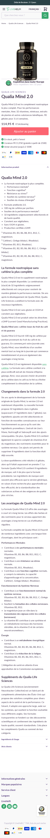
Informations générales (13, 778)
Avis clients (6, 746)
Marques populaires (11, 784)
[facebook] (3, 806)
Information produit (10, 167)
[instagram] (9, 806)
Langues (5, 795)
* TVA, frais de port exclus (35, 823)
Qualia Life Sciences (16, 23)
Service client (8, 790)
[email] (14, 806)
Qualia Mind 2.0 (32, 23)
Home (3, 23)
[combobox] (22, 15)
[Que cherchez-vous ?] (45, 15)
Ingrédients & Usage (10, 739)
